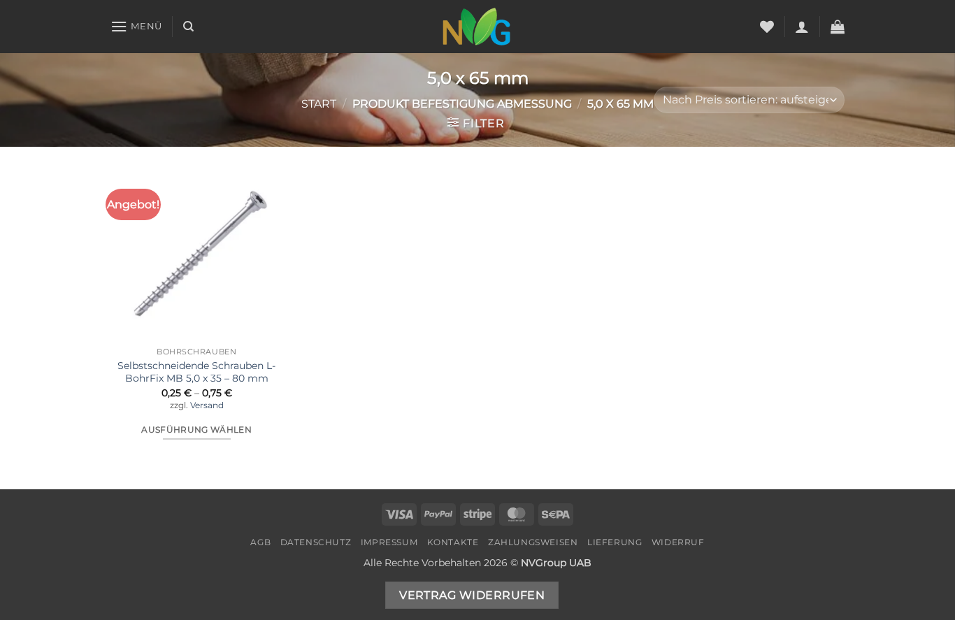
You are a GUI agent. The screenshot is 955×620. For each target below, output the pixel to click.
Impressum (389, 542)
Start (318, 103)
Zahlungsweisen (533, 542)
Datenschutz (316, 542)
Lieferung (614, 542)
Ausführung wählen (196, 430)
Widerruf (678, 542)
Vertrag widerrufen (472, 595)
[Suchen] (188, 26)
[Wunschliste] (767, 26)
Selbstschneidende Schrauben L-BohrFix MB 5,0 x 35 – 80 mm (196, 372)
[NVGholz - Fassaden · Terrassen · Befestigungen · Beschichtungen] (477, 26)
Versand (207, 405)
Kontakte (453, 542)
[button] (136, 26)
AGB (260, 542)
